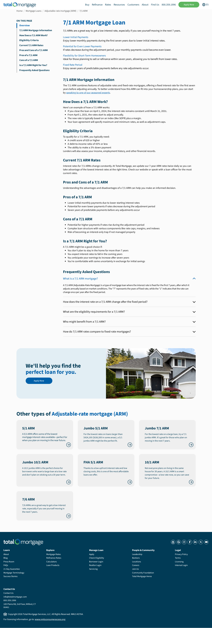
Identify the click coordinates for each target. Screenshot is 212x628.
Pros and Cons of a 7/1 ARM (33, 50)
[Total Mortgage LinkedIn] (195, 542)
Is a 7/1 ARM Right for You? (33, 65)
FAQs (5, 565)
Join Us (135, 569)
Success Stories (10, 576)
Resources (119, 4)
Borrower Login (96, 561)
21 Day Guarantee (11, 569)
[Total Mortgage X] (200, 542)
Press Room (8, 561)
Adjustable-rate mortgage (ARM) (60, 11)
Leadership (137, 554)
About (145, 4)
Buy (87, 4)
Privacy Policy (181, 554)
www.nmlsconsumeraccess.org (50, 619)
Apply (91, 554)
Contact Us (8, 593)
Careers (135, 565)
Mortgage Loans (33, 11)
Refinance (97, 4)
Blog (5, 557)
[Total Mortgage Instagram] (184, 542)
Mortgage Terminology (13, 572)
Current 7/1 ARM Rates (31, 45)
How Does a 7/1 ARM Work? (33, 35)
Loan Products (52, 565)
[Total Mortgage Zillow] (173, 542)
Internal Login (181, 565)
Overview (24, 25)
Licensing (179, 561)
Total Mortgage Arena (142, 576)
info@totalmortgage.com (15, 596)
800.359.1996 (169, 4)
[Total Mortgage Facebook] (189, 542)
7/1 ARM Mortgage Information (35, 30)
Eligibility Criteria (29, 40)
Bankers (136, 557)
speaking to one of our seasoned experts (88, 92)
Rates (108, 4)
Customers (133, 4)
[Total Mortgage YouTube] (206, 542)
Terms (178, 557)
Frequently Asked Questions (34, 70)
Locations (136, 561)
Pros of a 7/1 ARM (28, 55)
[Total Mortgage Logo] (23, 542)
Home (19, 11)
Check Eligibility (96, 557)
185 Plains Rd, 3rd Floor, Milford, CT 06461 (19, 606)
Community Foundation (143, 572)
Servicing (93, 569)
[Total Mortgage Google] (178, 542)
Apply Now (189, 4)
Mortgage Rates (53, 554)
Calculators (51, 561)
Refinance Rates (53, 557)
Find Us (155, 4)
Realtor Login (95, 565)
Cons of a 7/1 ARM (28, 60)
